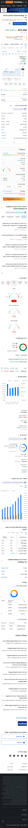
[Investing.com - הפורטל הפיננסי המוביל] (19, 2)
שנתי (25, 486)
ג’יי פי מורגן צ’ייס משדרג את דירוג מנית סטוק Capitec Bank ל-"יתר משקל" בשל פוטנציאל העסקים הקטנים (15, 225)
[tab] (20, 283)
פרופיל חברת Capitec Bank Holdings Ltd (17, 561)
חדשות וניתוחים (14, 44)
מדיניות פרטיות (24, 814)
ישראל (13, 5)
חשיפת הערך (5, 90)
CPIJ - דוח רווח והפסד (19, 479)
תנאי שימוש (24, 809)
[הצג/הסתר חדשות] (18, 51)
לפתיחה (12, 553)
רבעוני (21, 486)
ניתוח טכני (23, 278)
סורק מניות (19, 5)
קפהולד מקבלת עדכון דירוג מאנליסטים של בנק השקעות (14, 236)
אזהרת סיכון (24, 819)
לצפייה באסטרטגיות (18, 39)
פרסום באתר (10, 766)
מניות (25, 5)
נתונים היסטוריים (11, 47)
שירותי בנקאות (4, 568)
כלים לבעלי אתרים (23, 769)
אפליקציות (24, 763)
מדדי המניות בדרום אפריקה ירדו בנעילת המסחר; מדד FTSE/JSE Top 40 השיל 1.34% (15, 255)
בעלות (17, 47)
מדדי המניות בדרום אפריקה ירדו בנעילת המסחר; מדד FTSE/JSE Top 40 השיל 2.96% (14, 246)
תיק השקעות (24, 766)
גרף (22, 44)
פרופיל (21, 47)
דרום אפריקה (4, 577)
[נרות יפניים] (25, 51)
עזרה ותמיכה (10, 769)
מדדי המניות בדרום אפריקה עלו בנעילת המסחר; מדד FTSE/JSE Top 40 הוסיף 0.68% (14, 265)
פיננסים (6, 44)
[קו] (23, 51)
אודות (11, 763)
